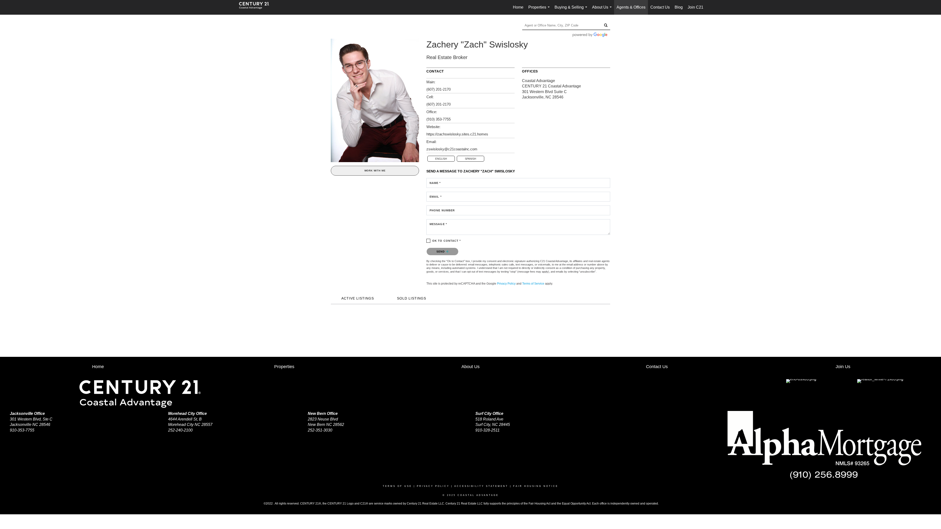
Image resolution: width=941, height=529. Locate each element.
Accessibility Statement (481, 486)
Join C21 (695, 7)
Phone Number (442, 210)
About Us (603, 10)
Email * (436, 196)
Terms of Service (533, 283)
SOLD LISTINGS (411, 298)
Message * (438, 224)
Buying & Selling (572, 10)
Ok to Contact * (446, 240)
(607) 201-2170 (438, 89)
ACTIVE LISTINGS (357, 298)
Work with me (375, 170)
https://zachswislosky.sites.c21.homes (457, 134)
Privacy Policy (506, 283)
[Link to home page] (256, 7)
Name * (435, 182)
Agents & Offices (631, 7)
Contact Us (660, 7)
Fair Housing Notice (535, 486)
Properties (540, 10)
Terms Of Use (397, 486)
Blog (679, 7)
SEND (441, 251)
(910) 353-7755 (438, 119)
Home (518, 7)
